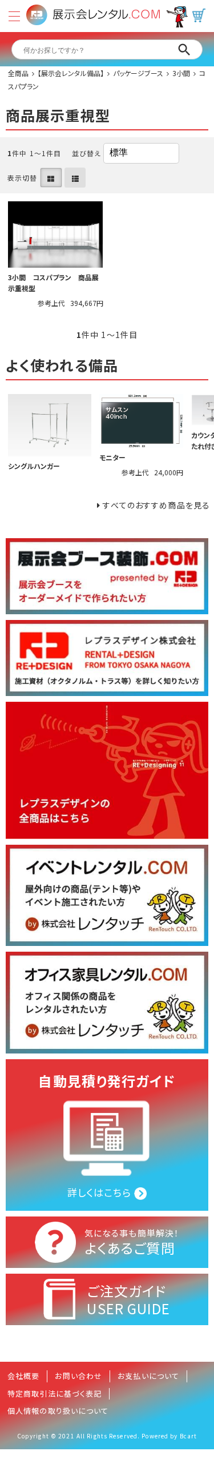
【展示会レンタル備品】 (71, 73)
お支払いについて (148, 1375)
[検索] (184, 49)
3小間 (181, 73)
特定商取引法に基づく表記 (54, 1393)
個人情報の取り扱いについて (58, 1410)
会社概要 (23, 1375)
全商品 (18, 73)
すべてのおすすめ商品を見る (156, 505)
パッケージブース (138, 73)
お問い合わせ (78, 1375)
